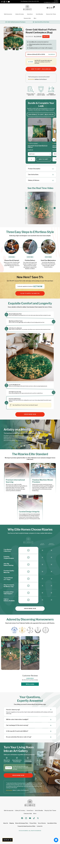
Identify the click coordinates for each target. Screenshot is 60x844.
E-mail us (56, 0)
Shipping (11, 823)
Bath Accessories (8, 14)
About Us (5, 823)
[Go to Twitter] (6, 1)
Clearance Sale (27, 18)
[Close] (10, 839)
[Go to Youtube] (9, 1)
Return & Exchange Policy (21, 823)
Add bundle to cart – (40, 114)
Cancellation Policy (52, 823)
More (35, 18)
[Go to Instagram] (4, 1)
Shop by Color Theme (51, 14)
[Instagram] (26, 818)
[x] (38, 818)
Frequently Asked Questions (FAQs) (26, 826)
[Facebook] (22, 818)
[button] (54, 140)
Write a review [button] (30, 684)
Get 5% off (6, 839)
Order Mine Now (30, 414)
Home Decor (30, 14)
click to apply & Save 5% (30, 293)
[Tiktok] (34, 818)
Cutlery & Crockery (19, 14)
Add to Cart (43, 159)
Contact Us (39, 826)
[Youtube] (30, 818)
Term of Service (42, 823)
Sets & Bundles (39, 14)
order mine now (30, 608)
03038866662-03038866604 (51, 2)
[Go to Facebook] (2, 1)
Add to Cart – (41, 69)
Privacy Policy (33, 823)
